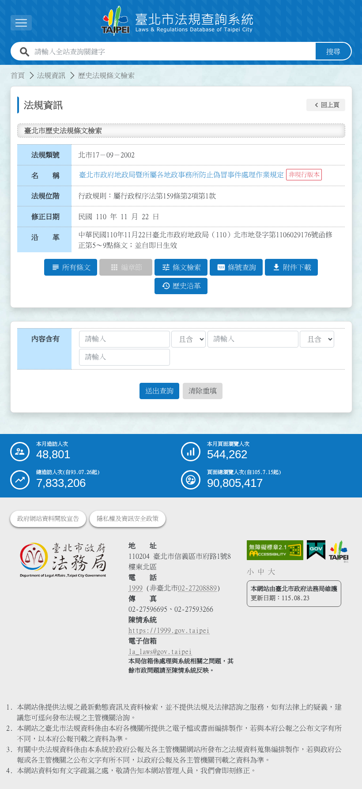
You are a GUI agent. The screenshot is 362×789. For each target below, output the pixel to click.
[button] (325, 105)
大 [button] (271, 571)
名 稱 (45, 175)
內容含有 (45, 338)
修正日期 (45, 216)
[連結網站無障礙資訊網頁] (275, 550)
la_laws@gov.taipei (160, 651)
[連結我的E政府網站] (316, 550)
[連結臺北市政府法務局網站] (62, 559)
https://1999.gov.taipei (169, 630)
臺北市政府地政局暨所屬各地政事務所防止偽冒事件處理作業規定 (181, 174)
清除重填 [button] (203, 390)
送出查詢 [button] (159, 390)
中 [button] (260, 571)
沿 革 (45, 237)
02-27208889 (197, 587)
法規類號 (45, 154)
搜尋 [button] (333, 51)
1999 (135, 587)
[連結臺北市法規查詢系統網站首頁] (177, 21)
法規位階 (45, 195)
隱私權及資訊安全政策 (127, 519)
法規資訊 (51, 75)
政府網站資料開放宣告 (48, 519)
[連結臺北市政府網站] (339, 551)
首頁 (18, 75)
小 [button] (250, 571)
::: (5, 70)
